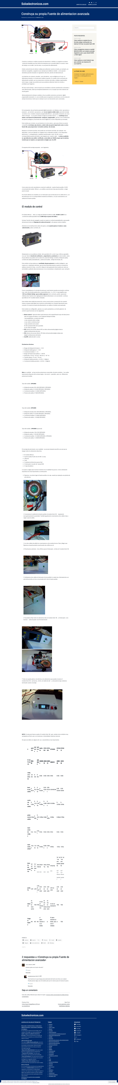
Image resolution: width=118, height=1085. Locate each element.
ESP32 (50, 1048)
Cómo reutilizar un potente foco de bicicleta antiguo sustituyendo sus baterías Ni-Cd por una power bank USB (84, 42)
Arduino (50, 1026)
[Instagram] (96, 2)
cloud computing (52, 1032)
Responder (28, 972)
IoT (49, 1057)
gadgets (50, 1049)
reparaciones (51, 1073)
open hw (51, 1065)
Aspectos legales (81, 4)
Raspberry (51, 1070)
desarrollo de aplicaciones (54, 1035)
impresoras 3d (52, 1051)
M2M (50, 1060)
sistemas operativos (53, 1074)
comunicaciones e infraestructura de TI (57, 1033)
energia (50, 1046)
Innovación (51, 1054)
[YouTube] (89, 2)
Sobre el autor (92, 4)
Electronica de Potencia (54, 1041)
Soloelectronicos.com (34, 3)
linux (50, 1059)
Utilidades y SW (52, 1076)
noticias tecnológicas (53, 1062)
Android (50, 1024)
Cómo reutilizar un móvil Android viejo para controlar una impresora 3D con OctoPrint (84, 62)
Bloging (50, 1029)
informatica (51, 1052)
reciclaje (51, 1071)
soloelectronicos (31, 976)
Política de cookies (35, 1082)
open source (51, 1066)
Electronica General (53, 1044)
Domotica (51, 1038)
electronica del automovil (54, 1043)
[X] (93, 2)
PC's (50, 1068)
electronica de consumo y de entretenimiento (58, 1040)
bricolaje (51, 1030)
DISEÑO (50, 1037)
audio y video (52, 1027)
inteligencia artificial (53, 1055)
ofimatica (51, 1063)
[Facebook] (91, 2)
